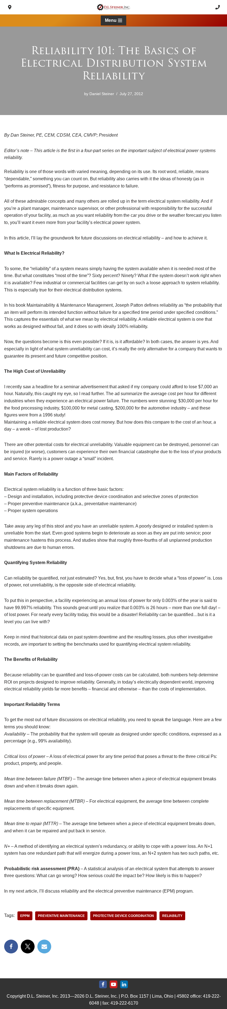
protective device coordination (123, 916)
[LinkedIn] (124, 984)
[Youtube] (113, 984)
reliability (172, 916)
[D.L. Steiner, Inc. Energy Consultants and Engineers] (113, 7)
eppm (25, 916)
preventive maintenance (61, 916)
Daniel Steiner (101, 94)
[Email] (44, 946)
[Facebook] (11, 946)
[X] (28, 946)
